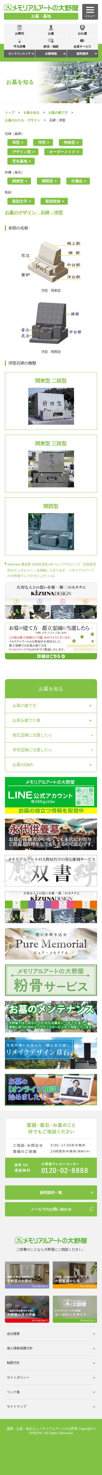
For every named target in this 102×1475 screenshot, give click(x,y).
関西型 (47, 181)
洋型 (42, 142)
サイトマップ (16, 1406)
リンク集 (13, 1392)
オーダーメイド (62, 152)
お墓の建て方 (58, 112)
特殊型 (69, 142)
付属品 (76, 181)
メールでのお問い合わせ (51, 1209)
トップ (10, 112)
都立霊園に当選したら (32, 735)
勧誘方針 (13, 1363)
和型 (16, 142)
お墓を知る (32, 112)
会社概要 (13, 1333)
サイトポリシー (18, 1377)
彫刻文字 (19, 201)
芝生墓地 (19, 161)
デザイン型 (21, 152)
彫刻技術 (53, 201)
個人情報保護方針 (20, 1348)
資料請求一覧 (51, 1192)
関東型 (18, 181)
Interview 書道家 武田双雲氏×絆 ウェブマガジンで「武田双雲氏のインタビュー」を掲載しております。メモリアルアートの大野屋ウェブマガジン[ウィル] (51, 570)
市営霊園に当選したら (32, 750)
